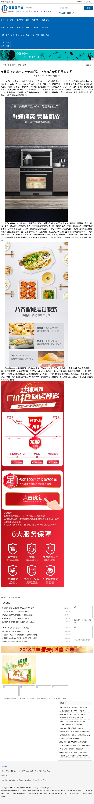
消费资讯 (45, 27)
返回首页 (88, 65)
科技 (11, 771)
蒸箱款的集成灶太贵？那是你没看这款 (15, 618)
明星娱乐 (10, 27)
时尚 (17, 35)
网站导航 (4, 766)
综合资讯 (10, 20)
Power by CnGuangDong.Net (42, 788)
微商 (42, 35)
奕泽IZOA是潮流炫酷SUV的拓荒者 (14, 642)
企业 (2, 42)
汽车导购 (35, 20)
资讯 (19, 65)
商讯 (36, 771)
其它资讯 (20, 20)
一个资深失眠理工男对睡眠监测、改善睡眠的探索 (19, 635)
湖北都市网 (70, 13)
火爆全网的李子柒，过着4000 (82, 640)
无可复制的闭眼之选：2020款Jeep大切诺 (16, 611)
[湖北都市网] (12, 13)
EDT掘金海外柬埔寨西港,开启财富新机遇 (71, 749)
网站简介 (4, 780)
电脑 (37, 35)
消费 (40, 771)
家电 (7, 35)
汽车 (19, 771)
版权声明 (36, 780)
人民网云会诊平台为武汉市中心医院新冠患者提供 (19, 638)
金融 (22, 35)
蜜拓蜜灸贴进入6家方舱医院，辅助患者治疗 (17, 615)
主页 (4, 65)
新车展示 (45, 20)
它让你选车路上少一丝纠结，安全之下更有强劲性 (74, 745)
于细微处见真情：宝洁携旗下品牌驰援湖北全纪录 (74, 756)
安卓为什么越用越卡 (14, 597)
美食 (2, 46)
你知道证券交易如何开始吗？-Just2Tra (15, 631)
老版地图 (28, 780)
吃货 (7, 46)
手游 (7, 42)
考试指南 (35, 27)
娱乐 (15, 771)
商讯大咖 (20, 27)
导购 (12, 35)
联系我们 (12, 780)
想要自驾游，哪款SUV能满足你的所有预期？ (73, 742)
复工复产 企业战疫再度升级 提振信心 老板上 (18, 622)
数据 (48, 35)
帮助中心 (88, 2)
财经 (7, 771)
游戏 (23, 771)
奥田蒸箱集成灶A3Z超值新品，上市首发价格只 (19, 608)
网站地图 (44, 780)
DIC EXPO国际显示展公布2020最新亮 (15, 628)
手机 (32, 35)
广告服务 (20, 780)
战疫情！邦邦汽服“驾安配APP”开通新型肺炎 (73, 752)
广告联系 (79, 2)
